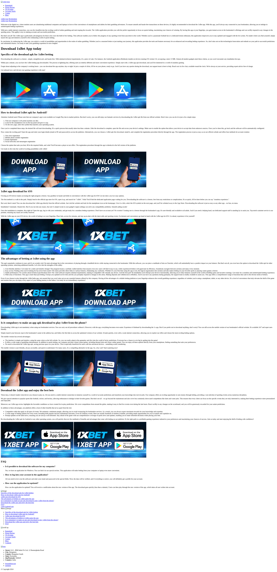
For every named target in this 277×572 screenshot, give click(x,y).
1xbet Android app (7, 506)
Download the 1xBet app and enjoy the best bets (17, 503)
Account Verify (10, 11)
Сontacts (8, 543)
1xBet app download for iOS (11, 497)
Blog (7, 15)
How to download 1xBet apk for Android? (15, 495)
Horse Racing (10, 7)
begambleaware (10, 564)
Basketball (8, 5)
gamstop (8, 565)
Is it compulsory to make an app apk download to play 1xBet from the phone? (27, 501)
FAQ (2, 504)
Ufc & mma (9, 9)
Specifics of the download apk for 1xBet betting (17, 493)
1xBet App (4, 19)
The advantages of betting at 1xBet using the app (17, 499)
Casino (7, 13)
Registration (13, 19)
